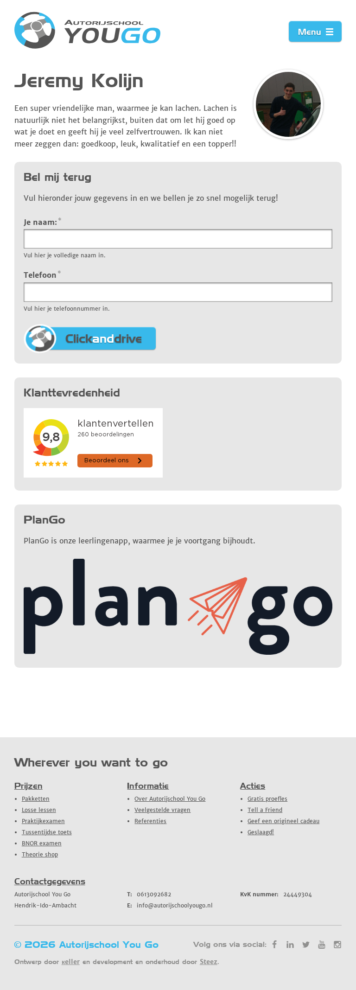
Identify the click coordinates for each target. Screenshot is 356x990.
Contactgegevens (49, 881)
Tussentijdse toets (47, 832)
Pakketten (36, 798)
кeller (71, 962)
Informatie (148, 786)
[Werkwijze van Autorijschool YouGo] (178, 652)
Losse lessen (39, 809)
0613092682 (149, 894)
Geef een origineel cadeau (283, 821)
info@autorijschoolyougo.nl (170, 905)
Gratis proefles (267, 798)
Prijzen (28, 786)
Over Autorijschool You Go (169, 798)
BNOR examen (42, 843)
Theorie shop (40, 854)
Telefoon (43, 274)
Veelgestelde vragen (162, 809)
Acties (252, 786)
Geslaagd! (261, 832)
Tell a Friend (265, 809)
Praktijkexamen (43, 821)
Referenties (150, 821)
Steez (208, 962)
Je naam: (43, 222)
